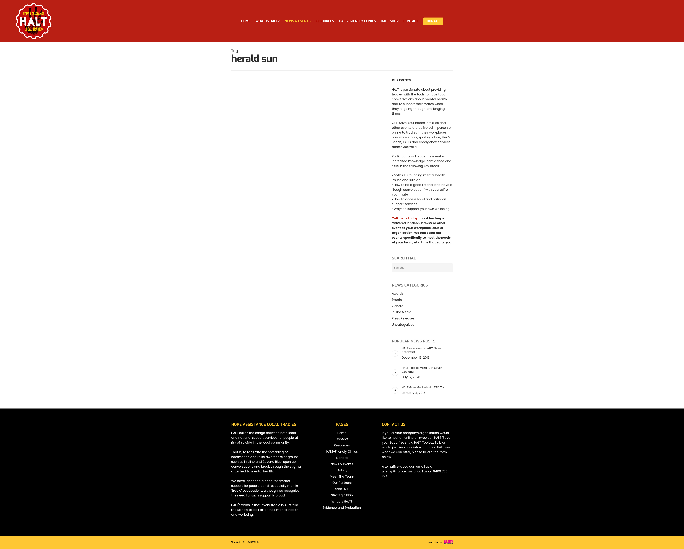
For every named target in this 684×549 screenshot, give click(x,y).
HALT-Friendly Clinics (342, 451)
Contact (342, 439)
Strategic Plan (342, 495)
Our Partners (342, 483)
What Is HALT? (342, 501)
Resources (342, 445)
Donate (342, 458)
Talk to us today (405, 218)
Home (341, 433)
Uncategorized (403, 324)
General (398, 306)
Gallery (341, 470)
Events (241, 98)
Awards (397, 293)
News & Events (342, 464)
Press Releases (403, 318)
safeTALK (342, 489)
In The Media (256, 98)
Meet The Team (342, 476)
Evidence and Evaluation (342, 508)
